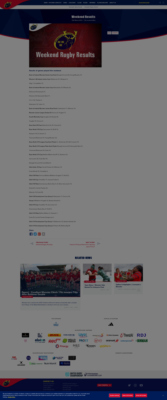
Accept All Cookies (141, 395)
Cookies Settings (114, 395)
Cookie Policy (11, 397)
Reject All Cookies (128, 395)
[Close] (163, 395)
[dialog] (83, 395)
